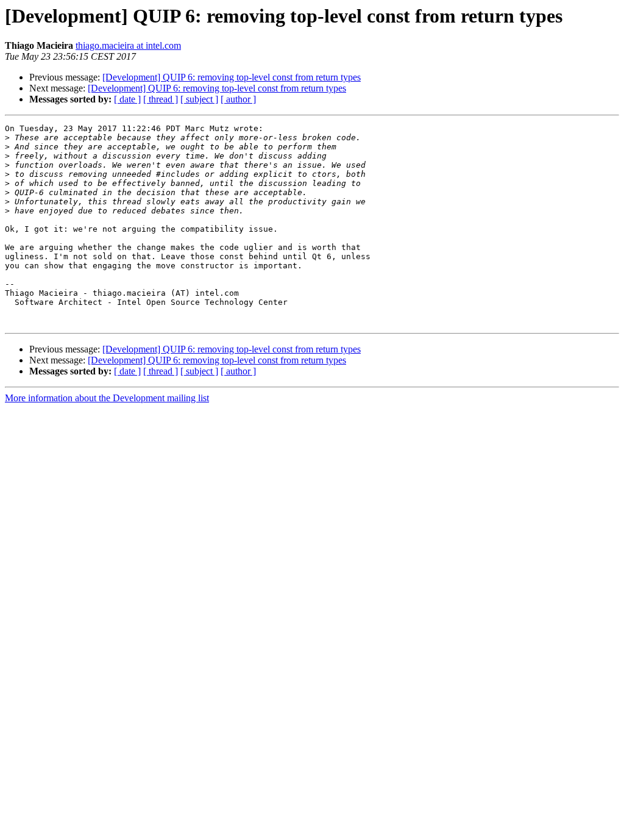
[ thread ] (160, 99)
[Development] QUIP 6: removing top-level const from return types (231, 77)
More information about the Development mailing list (107, 398)
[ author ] (238, 99)
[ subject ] (199, 99)
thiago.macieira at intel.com (128, 45)
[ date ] (127, 99)
